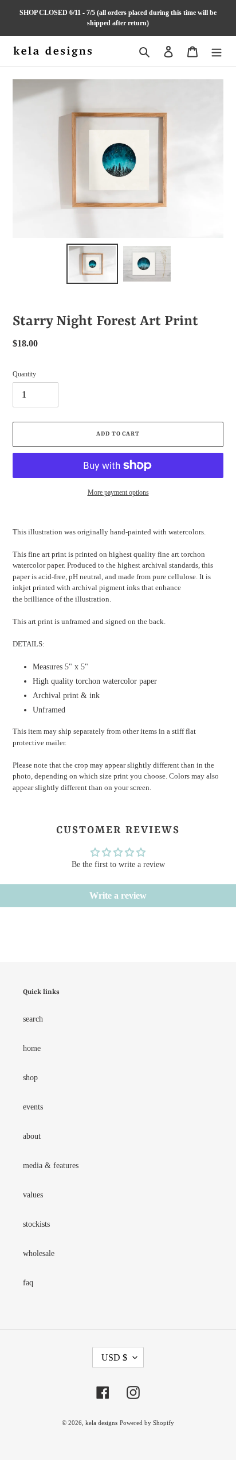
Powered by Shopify (147, 1422)
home (32, 1048)
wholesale (38, 1253)
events (33, 1107)
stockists (36, 1224)
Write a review (118, 895)
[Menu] (216, 51)
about (32, 1136)
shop (30, 1077)
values (33, 1195)
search (33, 1019)
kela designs (101, 1422)
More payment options (118, 492)
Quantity (24, 374)
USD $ (114, 1357)
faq (28, 1282)
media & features (50, 1165)
